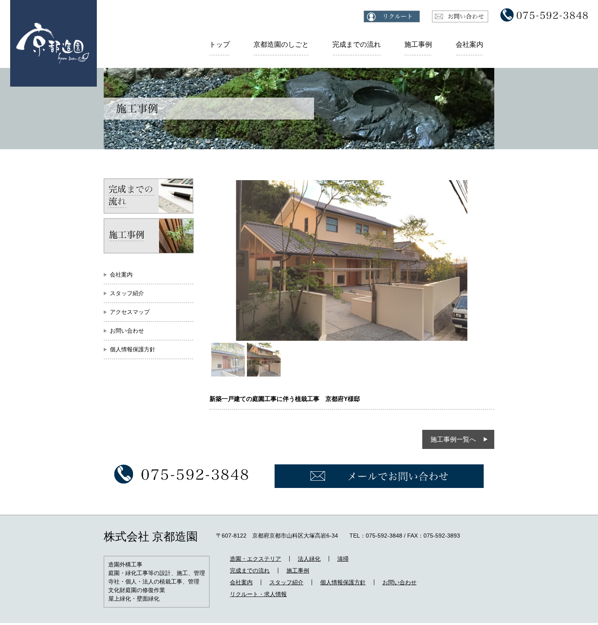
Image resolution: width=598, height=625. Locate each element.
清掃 (343, 558)
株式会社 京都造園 (151, 536)
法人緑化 (309, 558)
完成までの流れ (356, 44)
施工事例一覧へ (453, 439)
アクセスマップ (130, 312)
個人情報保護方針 (132, 349)
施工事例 (418, 44)
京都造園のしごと (281, 44)
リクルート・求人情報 (258, 594)
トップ (219, 44)
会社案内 (469, 44)
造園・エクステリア (255, 558)
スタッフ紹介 (127, 293)
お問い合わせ (127, 330)
